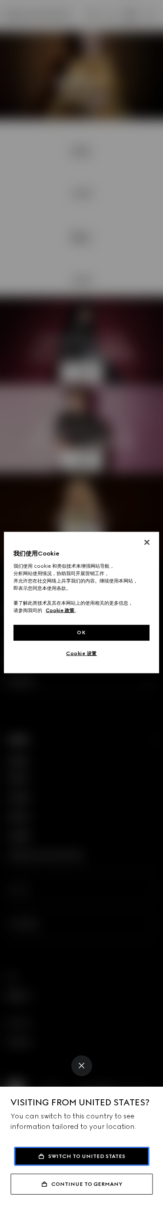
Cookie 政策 (60, 610)
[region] (81, 602)
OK (81, 632)
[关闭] (146, 542)
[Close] (81, 1065)
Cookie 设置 (81, 653)
